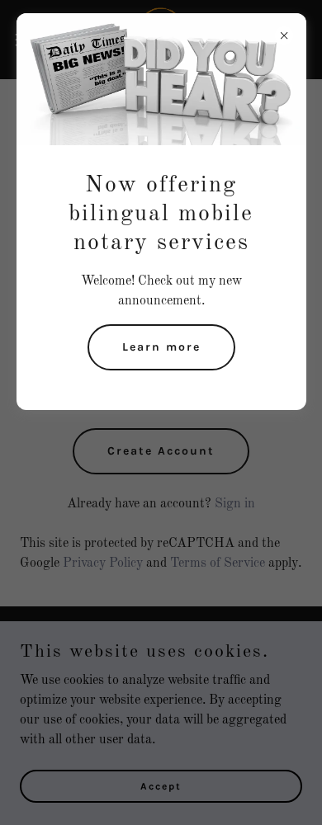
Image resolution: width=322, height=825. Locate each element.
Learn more (161, 347)
